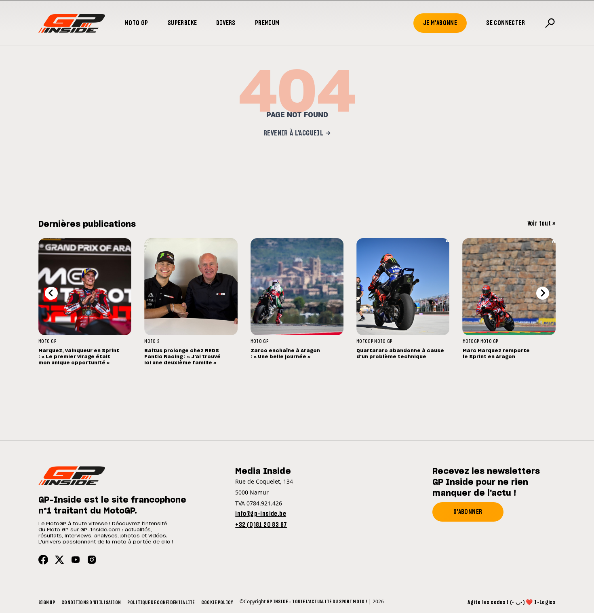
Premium (267, 23)
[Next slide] (542, 293)
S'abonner (467, 512)
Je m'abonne (440, 23)
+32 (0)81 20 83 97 (261, 525)
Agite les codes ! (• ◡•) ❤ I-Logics (512, 602)
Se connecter (505, 23)
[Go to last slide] (51, 293)
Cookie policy (217, 602)
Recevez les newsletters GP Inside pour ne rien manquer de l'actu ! (486, 482)
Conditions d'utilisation (91, 602)
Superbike (182, 23)
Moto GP (136, 23)
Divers (225, 23)
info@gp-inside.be (260, 514)
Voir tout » (541, 223)
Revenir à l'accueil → (297, 133)
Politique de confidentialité (160, 602)
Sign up (46, 602)
